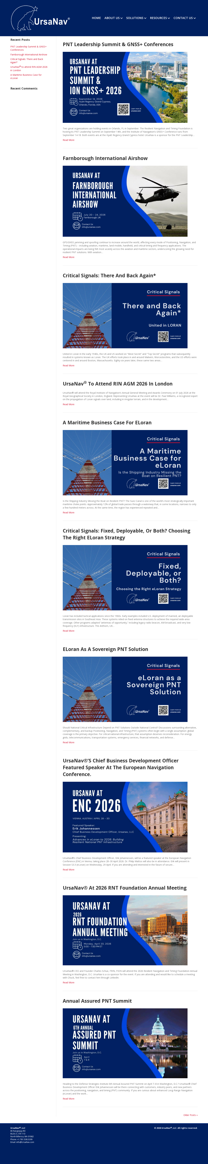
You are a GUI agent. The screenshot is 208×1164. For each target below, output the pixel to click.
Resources (158, 18)
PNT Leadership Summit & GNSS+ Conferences (118, 44)
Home (96, 18)
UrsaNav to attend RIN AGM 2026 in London (118, 383)
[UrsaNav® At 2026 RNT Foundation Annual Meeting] (125, 930)
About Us (112, 18)
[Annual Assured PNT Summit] (125, 1042)
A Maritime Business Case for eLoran (107, 422)
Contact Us (183, 18)
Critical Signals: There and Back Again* (109, 275)
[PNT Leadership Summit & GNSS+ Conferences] (125, 87)
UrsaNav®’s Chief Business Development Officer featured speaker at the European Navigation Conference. (121, 767)
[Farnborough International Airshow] (125, 200)
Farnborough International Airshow (28, 54)
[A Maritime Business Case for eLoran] (125, 462)
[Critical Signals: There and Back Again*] (125, 315)
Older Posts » (190, 1115)
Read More (68, 139)
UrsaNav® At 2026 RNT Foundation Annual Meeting (125, 887)
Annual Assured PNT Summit (97, 1000)
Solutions (134, 18)
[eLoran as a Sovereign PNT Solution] (125, 688)
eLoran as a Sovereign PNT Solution (105, 649)
